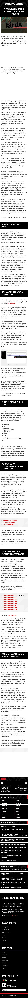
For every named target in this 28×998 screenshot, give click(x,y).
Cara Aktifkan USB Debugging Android (11, 856)
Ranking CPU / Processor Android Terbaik (13, 883)
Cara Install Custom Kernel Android (11, 851)
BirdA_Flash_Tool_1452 (10, 601)
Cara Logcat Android (8, 860)
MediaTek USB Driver (10, 521)
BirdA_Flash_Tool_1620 (10, 595)
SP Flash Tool (11, 303)
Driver (3, 952)
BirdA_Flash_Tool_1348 (10, 609)
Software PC (16, 779)
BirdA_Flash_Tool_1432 (10, 603)
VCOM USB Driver (9, 523)
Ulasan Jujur (5, 965)
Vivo (17, 814)
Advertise (4, 935)
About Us (4, 940)
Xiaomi (18, 817)
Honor (4, 803)
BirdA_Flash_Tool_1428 (10, 605)
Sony (17, 811)
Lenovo (4, 811)
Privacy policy (5, 927)
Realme (18, 803)
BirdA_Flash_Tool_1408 (10, 607)
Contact (4, 937)
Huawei (4, 806)
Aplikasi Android (6, 960)
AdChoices (5, 990)
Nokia (4, 817)
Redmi (18, 806)
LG (2, 814)
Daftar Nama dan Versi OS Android (13, 870)
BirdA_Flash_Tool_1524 (10, 597)
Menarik (4, 963)
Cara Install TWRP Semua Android (13, 844)
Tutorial (4, 957)
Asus (3, 800)
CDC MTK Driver (8, 525)
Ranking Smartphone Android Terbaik (12, 874)
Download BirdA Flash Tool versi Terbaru (14, 11)
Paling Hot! (5, 955)
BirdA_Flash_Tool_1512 (10, 599)
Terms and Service (6, 932)
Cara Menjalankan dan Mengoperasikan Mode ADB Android (14, 835)
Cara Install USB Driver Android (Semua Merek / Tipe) (12, 840)
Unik (3, 968)
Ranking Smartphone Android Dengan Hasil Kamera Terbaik (12, 878)
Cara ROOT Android (8, 826)
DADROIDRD (14, 4)
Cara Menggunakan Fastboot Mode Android (13, 830)
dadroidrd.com (12, 615)
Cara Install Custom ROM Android (13, 847)
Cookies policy (5, 929)
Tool (22, 779)
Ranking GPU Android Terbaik (11, 888)
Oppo (17, 800)
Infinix (4, 809)
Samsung (19, 809)
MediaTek (9, 779)
